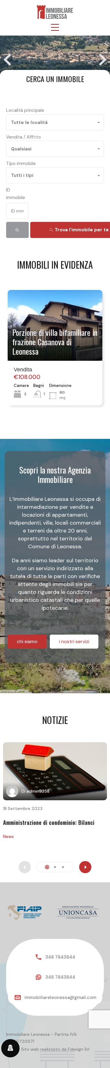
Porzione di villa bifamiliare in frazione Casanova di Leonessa (54, 342)
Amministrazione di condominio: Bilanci (48, 822)
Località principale (25, 110)
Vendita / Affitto (23, 137)
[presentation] (85, 867)
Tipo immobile (21, 163)
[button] (55, 27)
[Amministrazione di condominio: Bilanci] (55, 771)
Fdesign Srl (78, 1049)
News (8, 836)
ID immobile (15, 193)
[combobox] (55, 122)
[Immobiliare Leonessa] (55, 12)
